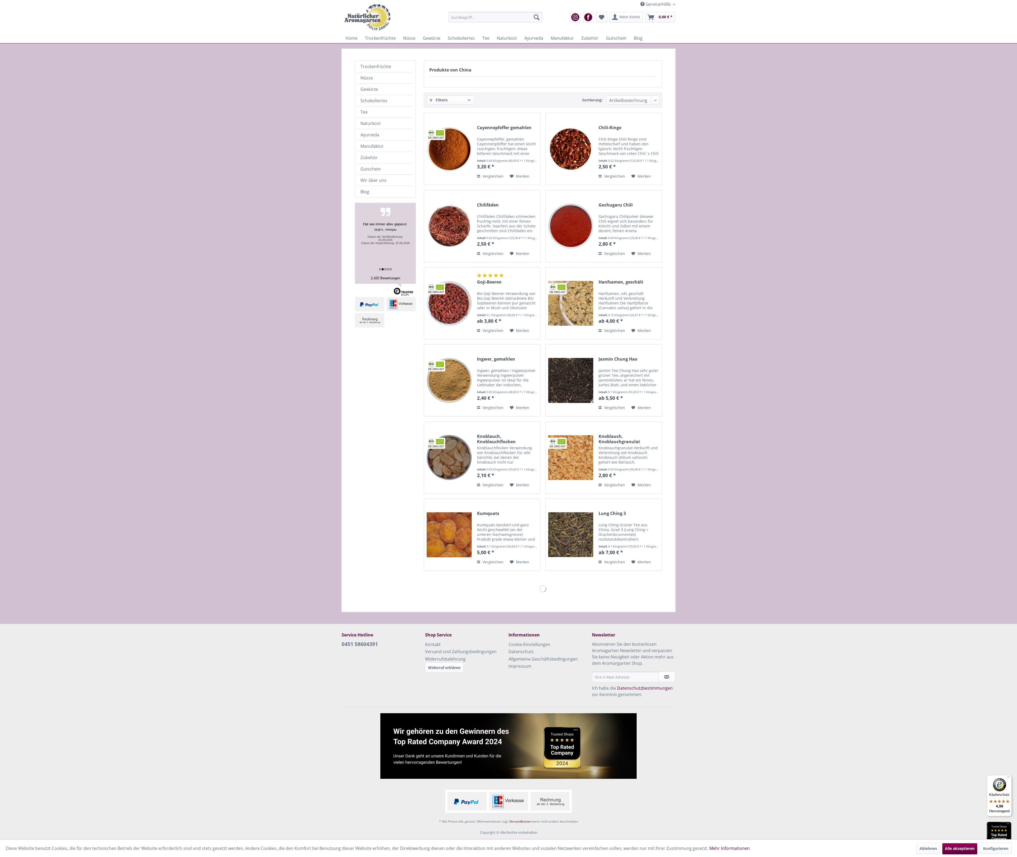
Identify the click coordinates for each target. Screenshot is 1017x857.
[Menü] (1008, 778)
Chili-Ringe (610, 128)
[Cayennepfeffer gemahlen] (449, 149)
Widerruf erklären (444, 667)
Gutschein (370, 169)
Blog (364, 192)
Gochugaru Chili (616, 205)
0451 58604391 (360, 644)
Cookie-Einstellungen (529, 644)
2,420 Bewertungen (385, 278)
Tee (364, 112)
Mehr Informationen (729, 848)
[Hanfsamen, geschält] (570, 303)
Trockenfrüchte (375, 66)
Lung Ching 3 (612, 513)
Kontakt (433, 644)
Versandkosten (520, 821)
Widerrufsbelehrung (445, 659)
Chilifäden (488, 205)
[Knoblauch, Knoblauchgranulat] (570, 457)
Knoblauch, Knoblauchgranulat (619, 439)
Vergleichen (492, 176)
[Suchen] (536, 17)
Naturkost (370, 123)
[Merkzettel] (601, 17)
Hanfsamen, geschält (621, 282)
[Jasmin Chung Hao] (570, 380)
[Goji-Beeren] (449, 303)
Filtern (441, 99)
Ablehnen (928, 848)
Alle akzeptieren (960, 848)
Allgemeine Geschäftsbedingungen (543, 659)
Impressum (519, 666)
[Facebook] (588, 17)
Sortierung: (592, 99)
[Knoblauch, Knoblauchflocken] (449, 457)
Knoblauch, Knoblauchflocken (496, 439)
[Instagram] (575, 17)
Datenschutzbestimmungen (645, 688)
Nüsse (366, 78)
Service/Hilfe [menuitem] (658, 4)
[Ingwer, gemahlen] (449, 380)
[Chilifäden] (449, 226)
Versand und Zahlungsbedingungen (461, 651)
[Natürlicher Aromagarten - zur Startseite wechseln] (367, 17)
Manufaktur (372, 146)
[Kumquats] (449, 534)
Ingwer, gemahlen (496, 359)
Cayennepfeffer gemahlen (504, 128)
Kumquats (488, 513)
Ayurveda (369, 135)
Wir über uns (373, 180)
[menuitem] (495, 17)
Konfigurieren (995, 848)
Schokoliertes (373, 101)
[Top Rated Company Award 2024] (999, 835)
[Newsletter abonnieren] (666, 677)
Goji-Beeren (489, 282)
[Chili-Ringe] (570, 149)
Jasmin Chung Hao (618, 359)
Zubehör (369, 157)
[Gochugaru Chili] (570, 226)
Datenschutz (521, 651)
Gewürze (369, 89)
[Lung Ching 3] (570, 534)
